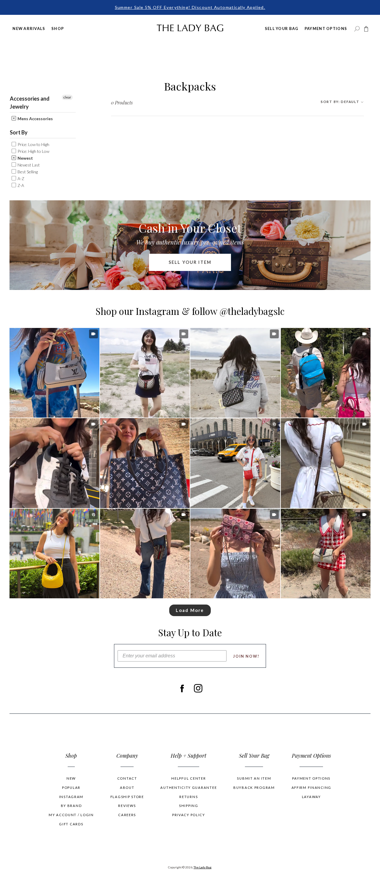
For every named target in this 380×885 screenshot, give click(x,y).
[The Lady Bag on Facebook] (182, 688)
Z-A (20, 185)
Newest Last (28, 164)
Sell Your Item (190, 262)
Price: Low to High (33, 144)
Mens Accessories (35, 118)
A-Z (20, 178)
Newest (25, 158)
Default (340, 102)
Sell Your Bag (282, 28)
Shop (57, 28)
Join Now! (246, 656)
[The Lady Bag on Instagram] (198, 688)
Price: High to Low (33, 151)
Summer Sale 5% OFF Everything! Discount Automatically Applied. (190, 7)
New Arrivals (28, 28)
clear (67, 97)
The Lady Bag (202, 867)
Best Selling (27, 171)
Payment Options (326, 28)
